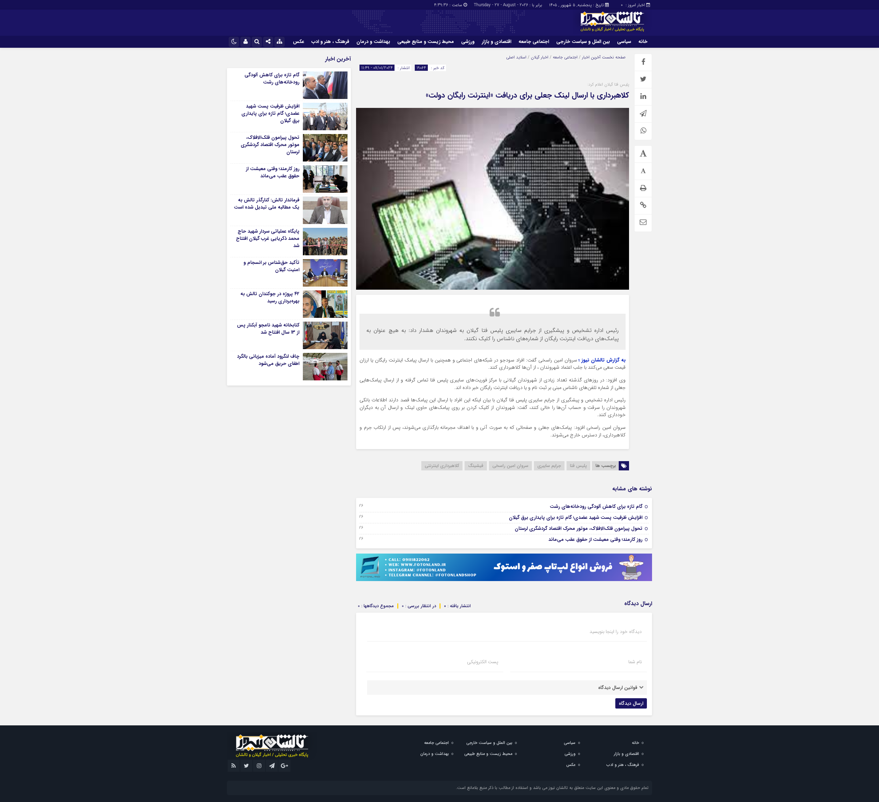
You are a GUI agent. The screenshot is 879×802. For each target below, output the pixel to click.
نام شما (635, 661)
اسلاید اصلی (516, 57)
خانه (643, 41)
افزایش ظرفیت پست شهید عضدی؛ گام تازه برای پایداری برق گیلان (575, 517)
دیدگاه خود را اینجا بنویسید (616, 631)
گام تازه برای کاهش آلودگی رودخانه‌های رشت (596, 506)
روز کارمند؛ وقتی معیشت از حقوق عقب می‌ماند (595, 539)
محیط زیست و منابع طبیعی (425, 41)
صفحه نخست (613, 57)
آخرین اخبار (591, 57)
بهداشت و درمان (373, 41)
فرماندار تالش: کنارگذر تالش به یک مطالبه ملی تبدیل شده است (266, 203)
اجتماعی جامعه (533, 41)
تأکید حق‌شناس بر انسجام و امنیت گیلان (271, 266)
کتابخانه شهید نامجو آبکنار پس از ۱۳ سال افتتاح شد (268, 328)
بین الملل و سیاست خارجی (583, 41)
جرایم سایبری (549, 465)
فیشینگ (475, 465)
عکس (298, 41)
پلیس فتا (578, 465)
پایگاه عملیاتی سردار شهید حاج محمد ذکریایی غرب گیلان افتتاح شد (267, 238)
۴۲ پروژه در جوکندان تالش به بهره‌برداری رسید (269, 297)
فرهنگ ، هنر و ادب (330, 41)
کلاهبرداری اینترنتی (442, 465)
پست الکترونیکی (482, 661)
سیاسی (624, 41)
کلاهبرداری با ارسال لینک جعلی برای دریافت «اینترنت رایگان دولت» (527, 95)
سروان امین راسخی (510, 465)
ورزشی (468, 41)
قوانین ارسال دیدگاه (617, 687)
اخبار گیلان (539, 57)
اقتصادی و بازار (496, 41)
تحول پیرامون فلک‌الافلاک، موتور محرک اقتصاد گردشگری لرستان (578, 528)
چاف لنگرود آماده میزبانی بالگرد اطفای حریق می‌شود (268, 360)
